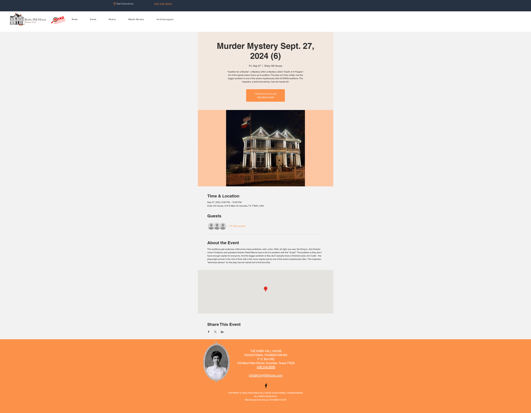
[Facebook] (266, 385)
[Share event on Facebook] (208, 332)
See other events (265, 97)
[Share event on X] (215, 332)
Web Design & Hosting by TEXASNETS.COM (265, 399)
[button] (93, 19)
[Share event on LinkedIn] (222, 332)
